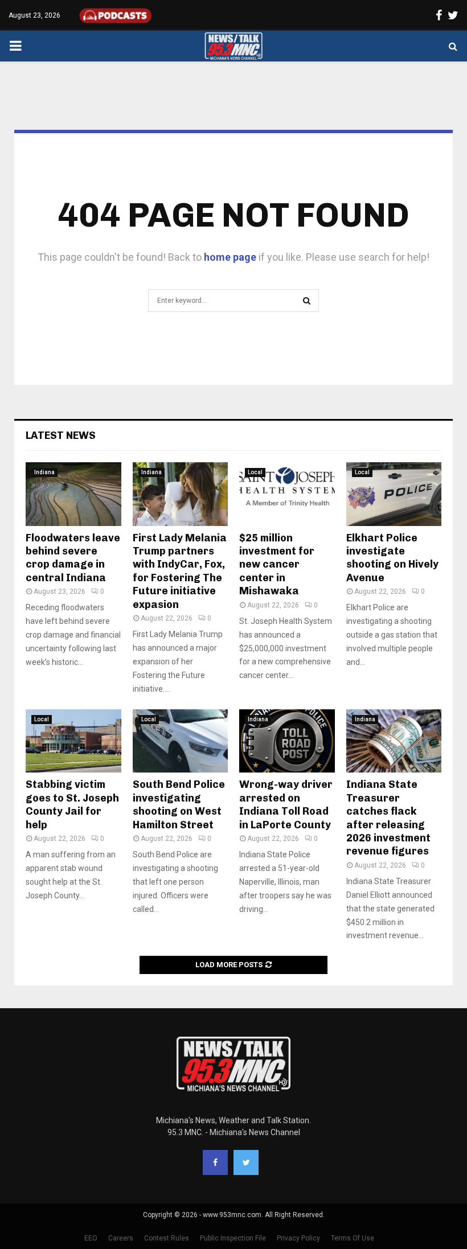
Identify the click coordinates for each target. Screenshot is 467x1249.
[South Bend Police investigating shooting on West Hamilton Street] (180, 741)
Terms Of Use (352, 1238)
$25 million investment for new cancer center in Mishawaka (276, 565)
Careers (120, 1238)
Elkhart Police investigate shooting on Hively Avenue (392, 558)
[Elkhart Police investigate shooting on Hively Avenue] (394, 494)
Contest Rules (166, 1238)
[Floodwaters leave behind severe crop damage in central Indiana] (73, 494)
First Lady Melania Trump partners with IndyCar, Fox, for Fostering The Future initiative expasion (180, 571)
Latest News (61, 435)
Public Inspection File (233, 1238)
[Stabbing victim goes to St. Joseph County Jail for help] (73, 741)
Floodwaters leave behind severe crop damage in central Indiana (73, 558)
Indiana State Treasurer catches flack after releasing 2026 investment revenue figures (388, 817)
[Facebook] (215, 1162)
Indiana (44, 472)
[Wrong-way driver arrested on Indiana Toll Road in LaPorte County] (287, 741)
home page (230, 257)
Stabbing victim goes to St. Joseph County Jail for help (72, 804)
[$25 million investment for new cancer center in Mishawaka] (287, 494)
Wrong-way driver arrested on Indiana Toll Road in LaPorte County (286, 804)
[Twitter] (246, 1162)
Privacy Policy (298, 1238)
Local (255, 472)
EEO (90, 1238)
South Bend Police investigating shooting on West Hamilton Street (179, 804)
